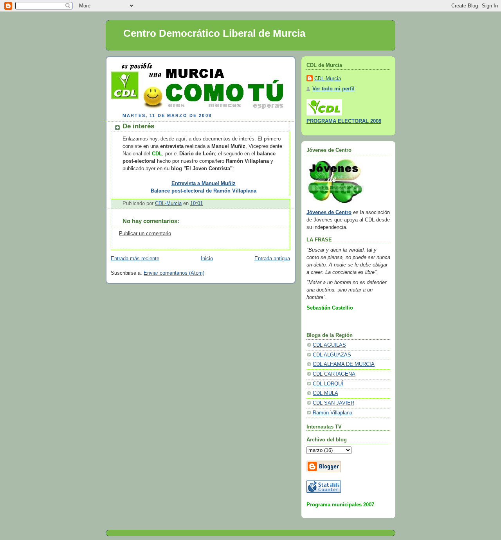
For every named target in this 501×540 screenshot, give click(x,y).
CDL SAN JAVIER (333, 403)
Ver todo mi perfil (333, 89)
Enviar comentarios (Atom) (174, 273)
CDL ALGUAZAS (332, 355)
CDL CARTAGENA (334, 374)
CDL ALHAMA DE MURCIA (344, 364)
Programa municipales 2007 (340, 505)
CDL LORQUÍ (328, 384)
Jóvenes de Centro (328, 212)
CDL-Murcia (327, 78)
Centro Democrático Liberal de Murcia (214, 33)
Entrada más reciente (135, 258)
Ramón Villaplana (332, 413)
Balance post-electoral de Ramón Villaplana (203, 191)
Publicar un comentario (145, 233)
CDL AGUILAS (329, 345)
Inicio (207, 258)
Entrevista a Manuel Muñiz (203, 183)
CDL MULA (325, 393)
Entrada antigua (272, 258)
